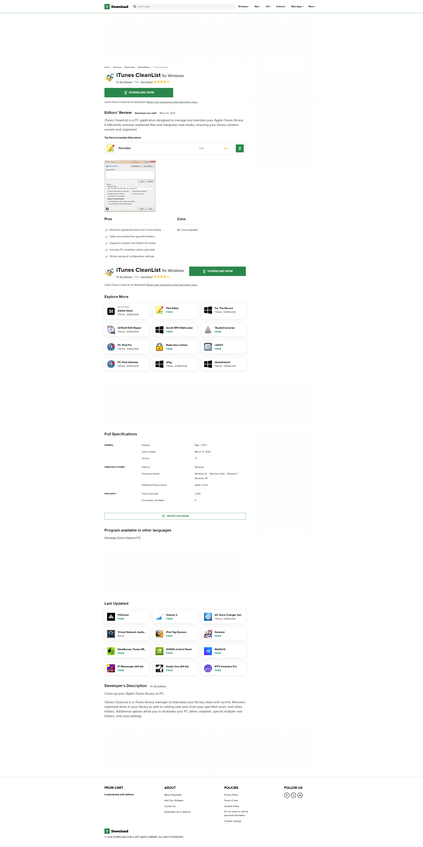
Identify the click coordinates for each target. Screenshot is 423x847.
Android (280, 6)
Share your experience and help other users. (172, 102)
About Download (172, 794)
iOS (267, 6)
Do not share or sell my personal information (236, 813)
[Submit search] (134, 6)
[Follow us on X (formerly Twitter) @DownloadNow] (293, 795)
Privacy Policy (231, 794)
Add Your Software (173, 800)
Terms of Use (231, 800)
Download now (141, 92)
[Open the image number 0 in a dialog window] (130, 186)
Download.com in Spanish (177, 811)
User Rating (147, 82)
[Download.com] (116, 6)
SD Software (160, 686)
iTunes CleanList (150, 75)
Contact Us (170, 806)
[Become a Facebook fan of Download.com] (286, 795)
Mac (257, 6)
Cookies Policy (231, 806)
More (311, 6)
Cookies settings (232, 821)
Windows (243, 6)
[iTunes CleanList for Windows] (109, 77)
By (124, 82)
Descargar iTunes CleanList (120, 538)
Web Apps (296, 6)
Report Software (178, 516)
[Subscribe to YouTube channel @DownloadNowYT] (300, 795)
